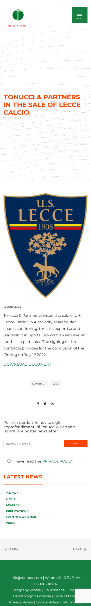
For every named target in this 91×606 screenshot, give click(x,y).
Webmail (53, 577)
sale (56, 383)
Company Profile (26, 590)
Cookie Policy (47, 602)
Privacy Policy (57, 461)
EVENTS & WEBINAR (21, 517)
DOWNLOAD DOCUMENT (27, 364)
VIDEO (10, 522)
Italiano (48, 18)
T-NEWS (12, 493)
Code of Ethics (66, 596)
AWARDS (13, 505)
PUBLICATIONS (17, 511)
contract (39, 383)
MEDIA (11, 499)
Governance (55, 590)
